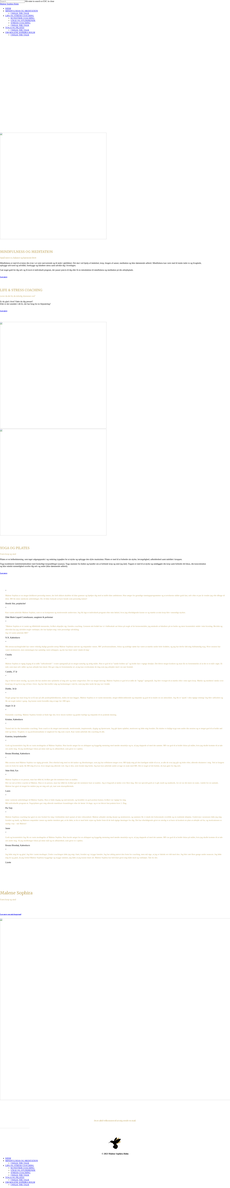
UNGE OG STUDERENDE (23, 1170)
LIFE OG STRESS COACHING (19, 1165)
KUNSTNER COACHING (22, 1168)
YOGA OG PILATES (14, 1177)
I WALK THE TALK (20, 1163)
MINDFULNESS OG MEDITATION (21, 1161)
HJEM (8, 1158)
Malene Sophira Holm (9, 4)
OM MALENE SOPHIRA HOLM (20, 1182)
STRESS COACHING (20, 1172)
